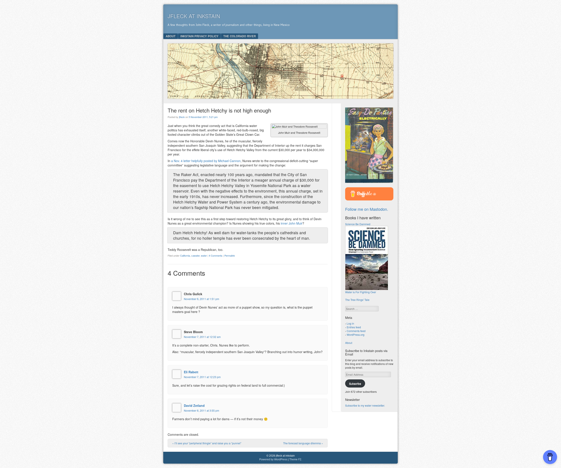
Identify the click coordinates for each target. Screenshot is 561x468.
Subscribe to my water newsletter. (365, 405)
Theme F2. (295, 459)
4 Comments (215, 255)
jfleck (182, 117)
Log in (350, 323)
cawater (195, 255)
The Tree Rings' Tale (357, 300)
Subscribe (355, 383)
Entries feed (354, 327)
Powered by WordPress (273, 459)
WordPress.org (355, 334)
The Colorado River (239, 36)
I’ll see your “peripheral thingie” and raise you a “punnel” (206, 443)
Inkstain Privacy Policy (199, 36)
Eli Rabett (191, 372)
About (171, 36)
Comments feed (356, 331)
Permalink (229, 255)
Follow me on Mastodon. (366, 209)
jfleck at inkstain (194, 16)
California (185, 255)
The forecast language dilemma (303, 443)
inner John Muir (291, 223)
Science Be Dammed (357, 224)
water (204, 255)
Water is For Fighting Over (360, 292)
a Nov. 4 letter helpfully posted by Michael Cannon (206, 161)
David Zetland (194, 405)
